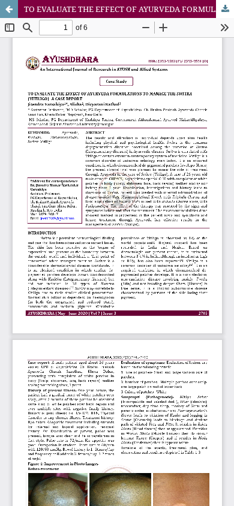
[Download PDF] (225, 9)
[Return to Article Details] (9, 9)
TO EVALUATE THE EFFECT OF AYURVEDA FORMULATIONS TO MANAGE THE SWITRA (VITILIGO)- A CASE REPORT (129, 9)
